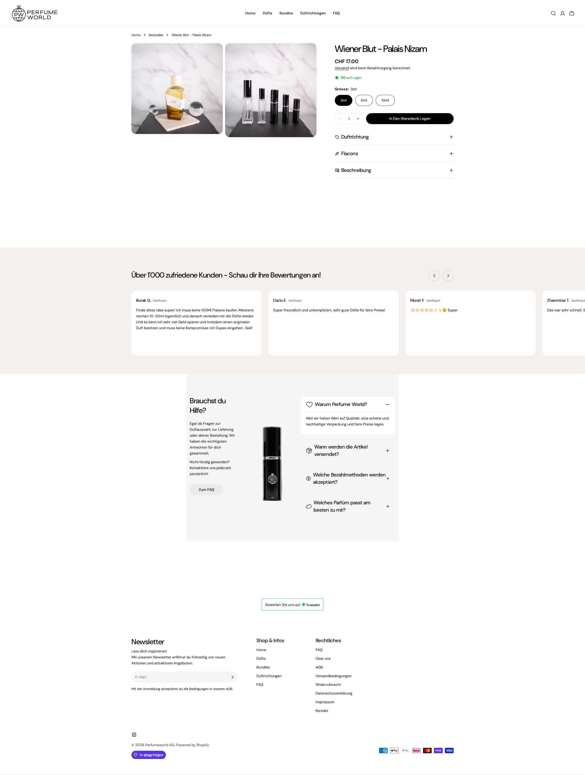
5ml (364, 100)
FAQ (259, 684)
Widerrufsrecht (328, 684)
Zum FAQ (206, 489)
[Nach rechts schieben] (448, 275)
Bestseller (156, 35)
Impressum (325, 702)
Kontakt (322, 710)
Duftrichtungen (269, 675)
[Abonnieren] (232, 677)
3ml (343, 100)
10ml (385, 100)
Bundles (263, 667)
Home (136, 35)
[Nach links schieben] (434, 275)
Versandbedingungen (333, 675)
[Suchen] (553, 13)
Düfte (261, 658)
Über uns (323, 658)
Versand (342, 68)
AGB (319, 667)
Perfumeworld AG (159, 745)
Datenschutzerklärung (334, 693)
